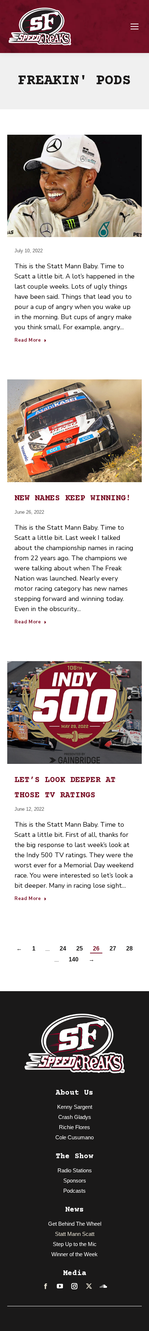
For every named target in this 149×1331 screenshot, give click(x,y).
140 (73, 959)
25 (79, 948)
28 (129, 948)
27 (113, 948)
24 (63, 948)
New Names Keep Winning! (72, 498)
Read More (27, 340)
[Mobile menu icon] (134, 26)
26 (96, 948)
